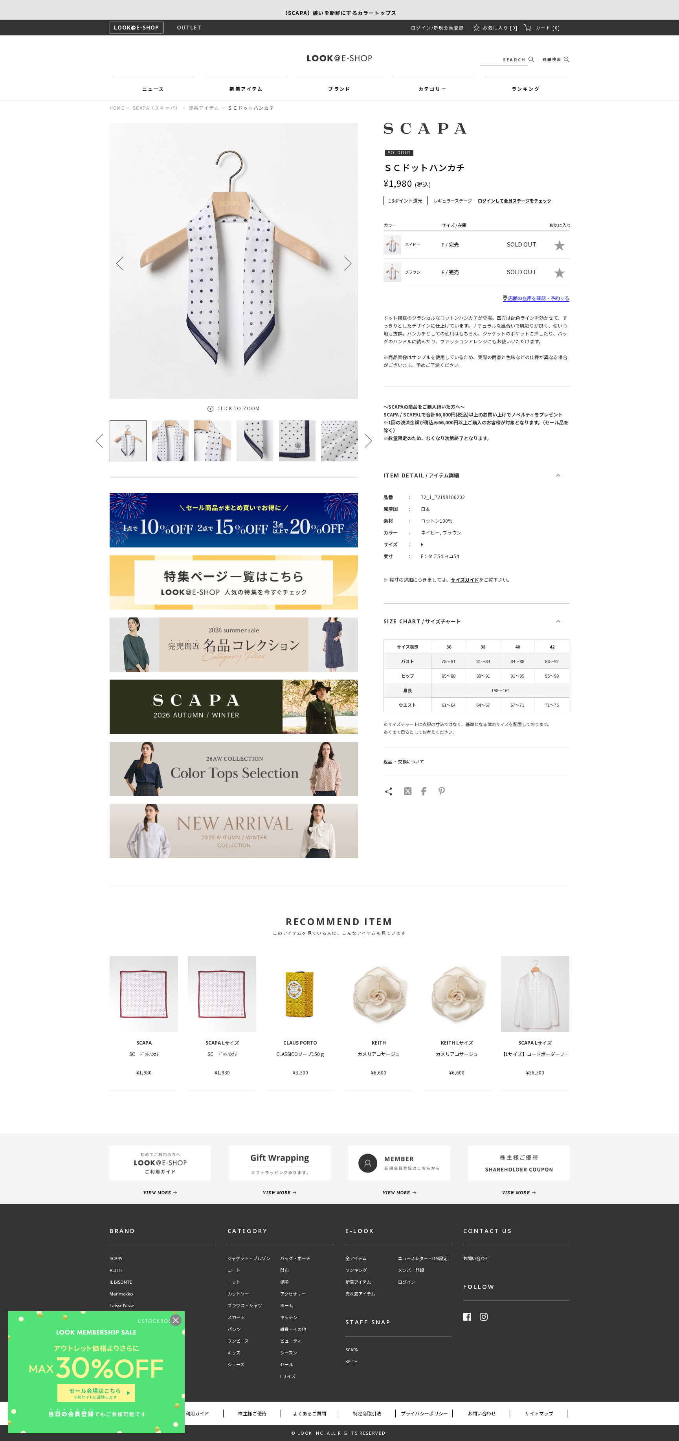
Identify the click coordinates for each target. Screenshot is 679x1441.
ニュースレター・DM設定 (423, 1258)
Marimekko (121, 1294)
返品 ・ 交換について (404, 761)
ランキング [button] (526, 88)
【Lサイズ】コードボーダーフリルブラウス (547, 1053)
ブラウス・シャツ (245, 1305)
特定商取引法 (367, 1413)
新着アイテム (358, 1282)
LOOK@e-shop (339, 58)
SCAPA (116, 1258)
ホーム (286, 1305)
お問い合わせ (476, 1258)
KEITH (116, 1270)
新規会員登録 (448, 27)
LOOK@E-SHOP (136, 27)
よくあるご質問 (309, 1413)
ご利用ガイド (195, 1413)
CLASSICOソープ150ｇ (300, 1053)
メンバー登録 (411, 1270)
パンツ (234, 1329)
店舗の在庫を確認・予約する (538, 298)
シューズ (236, 1364)
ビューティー (293, 1341)
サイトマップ (539, 1413)
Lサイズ (287, 1376)
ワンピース (238, 1341)
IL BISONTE (121, 1282)
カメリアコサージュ (379, 1053)
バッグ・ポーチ (295, 1258)
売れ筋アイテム (360, 1294)
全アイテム (356, 1258)
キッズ (234, 1353)
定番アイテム (204, 107)
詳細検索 (552, 59)
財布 (284, 1270)
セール (286, 1364)
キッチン (288, 1317)
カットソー (238, 1294)
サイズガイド (465, 579)
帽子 (284, 1282)
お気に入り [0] (500, 27)
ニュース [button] (153, 88)
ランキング (356, 1270)
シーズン (288, 1353)
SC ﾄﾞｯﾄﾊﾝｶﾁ (144, 1053)
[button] (347, 263)
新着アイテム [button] (246, 88)
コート (234, 1270)
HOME (117, 107)
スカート (236, 1317)
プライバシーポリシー (424, 1413)
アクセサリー (293, 1294)
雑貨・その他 (293, 1329)
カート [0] (548, 27)
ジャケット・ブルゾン (249, 1258)
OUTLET (189, 27)
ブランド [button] (339, 88)
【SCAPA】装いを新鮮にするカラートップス (339, 9)
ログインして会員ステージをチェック (514, 200)
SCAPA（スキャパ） (156, 107)
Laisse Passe (122, 1305)
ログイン (421, 27)
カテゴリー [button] (432, 88)
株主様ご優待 (252, 1413)
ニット (234, 1282)
